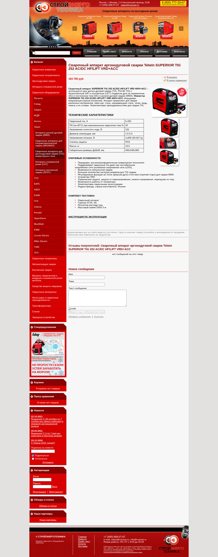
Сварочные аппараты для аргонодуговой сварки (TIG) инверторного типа (49, 153)
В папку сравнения (177, 80)
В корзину (172, 77)
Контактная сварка (42, 270)
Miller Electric (40, 241)
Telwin (37, 127)
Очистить (99, 316)
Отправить (47, 462)
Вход (54, 486)
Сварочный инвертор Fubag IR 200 (89, 17)
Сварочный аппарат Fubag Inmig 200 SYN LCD (166, 17)
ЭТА (36, 253)
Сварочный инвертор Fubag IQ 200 (114, 17)
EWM (36, 230)
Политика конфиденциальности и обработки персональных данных (123, 552)
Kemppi (38, 212)
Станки (36, 311)
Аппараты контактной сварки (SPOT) (46, 171)
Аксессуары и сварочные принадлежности (45, 299)
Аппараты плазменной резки (47, 87)
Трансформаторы (41, 306)
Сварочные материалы (44, 292)
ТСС (36, 178)
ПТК (36, 201)
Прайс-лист (109, 51)
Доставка (162, 51)
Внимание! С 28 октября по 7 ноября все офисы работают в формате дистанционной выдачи (47, 422)
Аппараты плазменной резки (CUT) (47, 163)
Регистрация (39, 492)
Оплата (144, 51)
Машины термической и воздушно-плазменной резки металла (47, 278)
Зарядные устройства (43, 317)
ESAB (37, 195)
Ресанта (38, 98)
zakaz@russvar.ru (130, 5)
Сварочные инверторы (44, 69)
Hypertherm (40, 218)
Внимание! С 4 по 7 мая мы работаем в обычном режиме (46, 434)
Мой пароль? (56, 492)
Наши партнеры (48, 520)
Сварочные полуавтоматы (46, 75)
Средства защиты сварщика (47, 286)
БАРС (37, 184)
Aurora (37, 121)
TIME (36, 247)
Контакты (179, 51)
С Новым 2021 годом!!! (43, 443)
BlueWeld (39, 224)
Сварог (37, 110)
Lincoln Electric (41, 235)
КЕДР (37, 115)
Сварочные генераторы (44, 258)
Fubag (37, 104)
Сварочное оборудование (45, 92)
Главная (91, 51)
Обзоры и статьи (48, 506)
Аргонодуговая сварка (43, 81)
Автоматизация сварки (44, 264)
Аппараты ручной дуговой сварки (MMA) (48, 134)
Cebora (37, 207)
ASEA (37, 189)
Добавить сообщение (79, 316)
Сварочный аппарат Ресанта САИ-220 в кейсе (140, 17)
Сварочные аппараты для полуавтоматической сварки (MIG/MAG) (48, 143)
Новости (127, 51)
